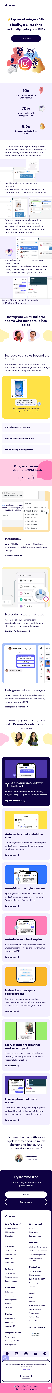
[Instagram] (26, 1354)
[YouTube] (35, 1354)
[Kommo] (10, 5)
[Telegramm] (45, 1354)
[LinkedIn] (17, 1354)
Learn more (26, 1369)
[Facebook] (7, 1354)
